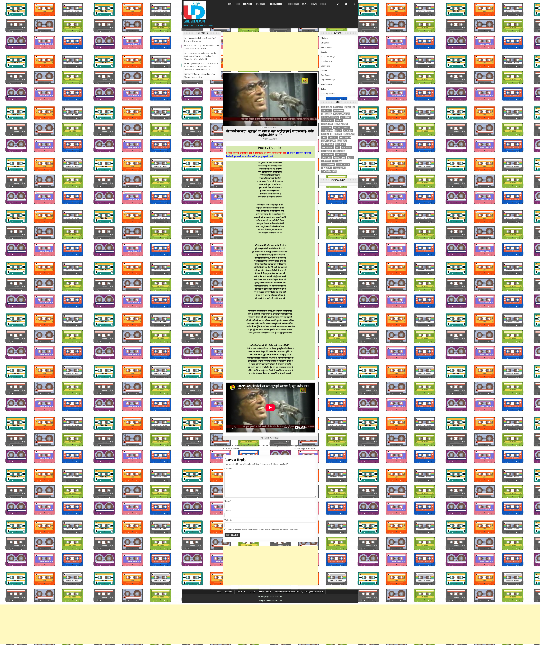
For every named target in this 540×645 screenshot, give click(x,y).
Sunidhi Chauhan (343, 164)
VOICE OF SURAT (339, 168)
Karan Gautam (345, 137)
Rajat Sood (326, 161)
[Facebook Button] (342, 4)
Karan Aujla (333, 137)
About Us (228, 591)
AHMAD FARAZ (326, 110)
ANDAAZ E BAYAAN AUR (342, 114)
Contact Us (247, 4)
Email (227, 511)
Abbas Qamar (327, 107)
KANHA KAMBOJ (349, 134)
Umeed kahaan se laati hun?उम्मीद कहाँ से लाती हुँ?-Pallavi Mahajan (299, 591)
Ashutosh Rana (327, 120)
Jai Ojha (338, 130)
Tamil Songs (326, 84)
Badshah (339, 120)
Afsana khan (350, 107)
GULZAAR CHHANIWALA (341, 127)
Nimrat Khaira (339, 151)
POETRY (323, 4)
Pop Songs (325, 75)
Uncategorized (328, 94)
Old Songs (325, 66)
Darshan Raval (327, 124)
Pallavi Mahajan (328, 154)
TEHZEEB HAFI (326, 168)
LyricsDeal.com (194, 20)
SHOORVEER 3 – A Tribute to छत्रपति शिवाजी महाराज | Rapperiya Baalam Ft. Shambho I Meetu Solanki (200, 56)
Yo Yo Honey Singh (329, 171)
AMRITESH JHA (327, 114)
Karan (324, 137)
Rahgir (350, 157)
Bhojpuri (325, 43)
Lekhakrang (341, 141)
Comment (228, 468)
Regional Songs (276, 4)
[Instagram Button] (350, 4)
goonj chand (326, 127)
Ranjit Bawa (337, 161)
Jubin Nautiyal (336, 134)
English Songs (293, 4)
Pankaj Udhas (341, 154)
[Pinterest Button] (346, 4)
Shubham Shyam (328, 164)
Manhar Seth (340, 144)
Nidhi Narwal (326, 151)
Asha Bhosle (345, 117)
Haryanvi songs (328, 57)
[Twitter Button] (337, 4)
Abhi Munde (338, 107)
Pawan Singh (326, 157)
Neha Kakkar (346, 147)
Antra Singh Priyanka (330, 117)
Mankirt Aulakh (328, 147)
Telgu (323, 89)
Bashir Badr (274, 438)
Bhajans (314, 4)
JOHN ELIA (325, 134)
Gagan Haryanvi (341, 124)
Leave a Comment (271, 139)
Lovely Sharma (327, 144)
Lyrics (237, 4)
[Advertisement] (270, 51)
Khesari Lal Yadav (328, 141)
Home (230, 4)
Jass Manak (347, 130)
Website (228, 520)
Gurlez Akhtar (327, 130)
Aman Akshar (339, 110)
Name (227, 501)
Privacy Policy (265, 591)
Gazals (305, 4)
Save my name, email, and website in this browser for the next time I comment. (263, 530)
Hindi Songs (260, 4)
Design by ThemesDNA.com (270, 601)
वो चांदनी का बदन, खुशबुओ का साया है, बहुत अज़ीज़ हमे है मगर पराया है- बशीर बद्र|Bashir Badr (270, 133)
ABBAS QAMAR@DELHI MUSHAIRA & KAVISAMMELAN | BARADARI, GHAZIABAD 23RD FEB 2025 (201, 67)
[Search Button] (354, 4)
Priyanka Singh (339, 157)
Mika (337, 147)
